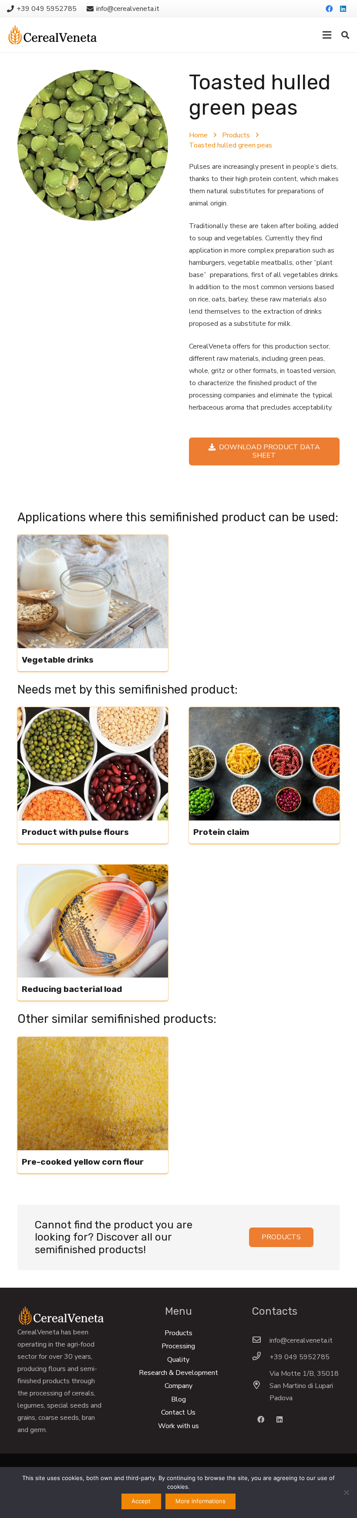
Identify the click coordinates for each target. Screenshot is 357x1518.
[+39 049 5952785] (260, 1357)
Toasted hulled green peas (230, 145)
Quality (178, 1359)
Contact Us (178, 1412)
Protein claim (221, 832)
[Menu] (327, 35)
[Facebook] (329, 9)
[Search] (345, 35)
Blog (178, 1399)
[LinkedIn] (343, 9)
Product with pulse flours (75, 832)
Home (198, 135)
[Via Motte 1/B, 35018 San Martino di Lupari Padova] (260, 1386)
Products (236, 135)
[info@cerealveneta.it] (260, 1340)
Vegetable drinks (58, 660)
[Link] (52, 35)
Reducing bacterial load (72, 989)
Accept (141, 1500)
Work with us (178, 1426)
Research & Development (178, 1373)
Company (178, 1386)
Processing (178, 1346)
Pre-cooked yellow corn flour (83, 1162)
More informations (200, 1500)
